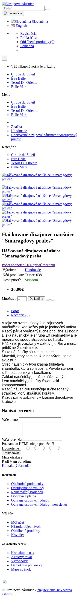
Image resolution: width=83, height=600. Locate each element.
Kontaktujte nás (22, 553)
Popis (15, 311)
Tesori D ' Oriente (24, 82)
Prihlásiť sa (28, 38)
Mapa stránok (21, 569)
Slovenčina (39, 21)
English (21, 26)
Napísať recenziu (42, 265)
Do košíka (36, 298)
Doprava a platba (23, 496)
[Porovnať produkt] (52, 299)
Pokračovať (11, 453)
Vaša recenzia (12, 439)
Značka (16, 127)
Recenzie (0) (20, 315)
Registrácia (28, 33)
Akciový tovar (21, 557)
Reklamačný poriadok (27, 492)
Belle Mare (19, 87)
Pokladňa (27, 46)
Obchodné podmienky (27, 484)
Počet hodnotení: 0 (15, 265)
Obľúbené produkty (25, 531)
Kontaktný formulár (16, 465)
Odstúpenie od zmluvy (27, 488)
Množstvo (9, 298)
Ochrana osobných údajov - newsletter (39, 504)
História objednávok (26, 526)
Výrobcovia (19, 561)
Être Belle (18, 78)
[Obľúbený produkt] (48, 299)
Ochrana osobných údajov (30, 500)
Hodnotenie (10, 448)
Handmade (19, 131)
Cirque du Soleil (23, 74)
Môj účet (17, 522)
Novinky (17, 535)
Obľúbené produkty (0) (37, 42)
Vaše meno (10, 419)
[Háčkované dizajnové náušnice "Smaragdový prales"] (41, 179)
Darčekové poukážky (26, 565)
